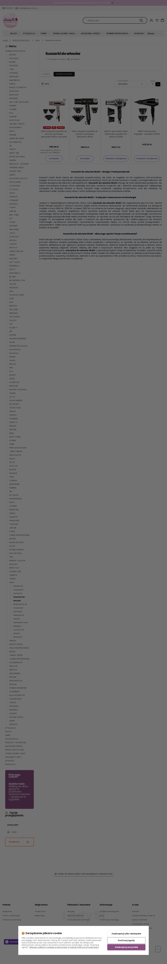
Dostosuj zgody (126, 940)
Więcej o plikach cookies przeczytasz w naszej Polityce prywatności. (64, 947)
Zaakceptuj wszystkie (126, 947)
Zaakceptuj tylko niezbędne (126, 933)
